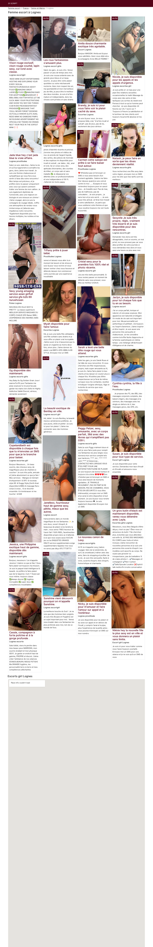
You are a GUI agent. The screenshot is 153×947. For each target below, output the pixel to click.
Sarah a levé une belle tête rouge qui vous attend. (91, 350)
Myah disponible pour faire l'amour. (56, 325)
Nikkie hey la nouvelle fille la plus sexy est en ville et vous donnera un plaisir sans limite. (127, 635)
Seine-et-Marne (38, 8)
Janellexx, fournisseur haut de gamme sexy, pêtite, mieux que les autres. (56, 507)
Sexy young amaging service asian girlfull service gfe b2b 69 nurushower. (21, 295)
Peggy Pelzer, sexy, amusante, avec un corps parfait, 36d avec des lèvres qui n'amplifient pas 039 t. (93, 434)
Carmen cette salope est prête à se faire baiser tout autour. (92, 162)
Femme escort (14, 8)
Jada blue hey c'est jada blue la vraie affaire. (23, 157)
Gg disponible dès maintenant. (20, 372)
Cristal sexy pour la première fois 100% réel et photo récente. (93, 264)
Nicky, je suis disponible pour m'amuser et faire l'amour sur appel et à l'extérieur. (92, 608)
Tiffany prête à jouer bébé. (56, 252)
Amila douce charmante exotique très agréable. (92, 45)
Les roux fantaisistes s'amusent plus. (56, 61)
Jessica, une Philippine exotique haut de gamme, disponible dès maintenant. (24, 549)
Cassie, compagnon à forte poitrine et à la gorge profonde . (22, 635)
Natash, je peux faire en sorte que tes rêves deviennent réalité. (126, 161)
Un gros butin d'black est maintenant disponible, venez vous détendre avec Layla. (127, 515)
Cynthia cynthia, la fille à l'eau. (127, 385)
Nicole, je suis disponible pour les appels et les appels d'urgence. (127, 79)
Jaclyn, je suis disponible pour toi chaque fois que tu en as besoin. (127, 300)
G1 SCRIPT (12, 3)
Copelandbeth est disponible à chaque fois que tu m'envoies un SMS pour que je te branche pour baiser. (24, 451)
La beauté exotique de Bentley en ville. (57, 410)
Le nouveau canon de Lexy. (91, 539)
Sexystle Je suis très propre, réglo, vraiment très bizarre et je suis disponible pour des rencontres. (126, 223)
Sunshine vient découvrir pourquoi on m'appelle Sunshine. (58, 601)
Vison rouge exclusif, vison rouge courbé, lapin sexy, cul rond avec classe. (24, 67)
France (26, 8)
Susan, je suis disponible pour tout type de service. (127, 455)
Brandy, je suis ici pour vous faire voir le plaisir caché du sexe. (92, 108)
